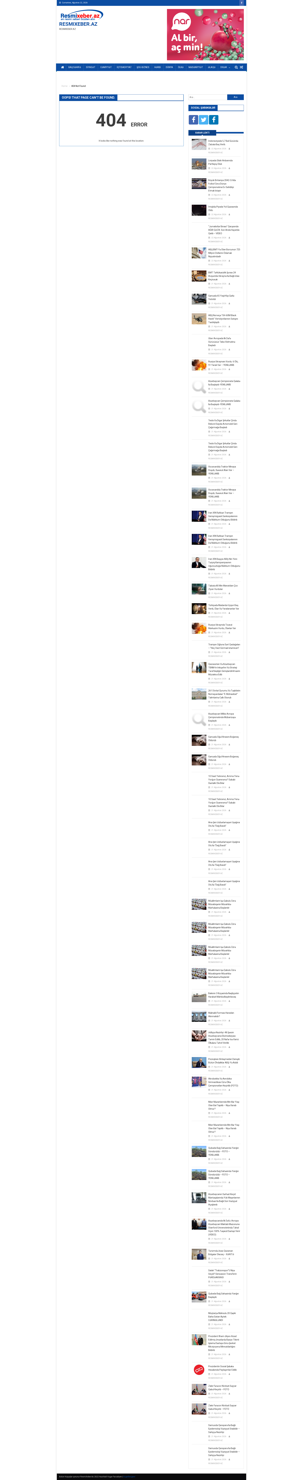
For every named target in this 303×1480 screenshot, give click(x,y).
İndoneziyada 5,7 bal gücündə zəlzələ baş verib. (223, 143)
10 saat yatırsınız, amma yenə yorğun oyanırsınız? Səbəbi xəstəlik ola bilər (223, 779)
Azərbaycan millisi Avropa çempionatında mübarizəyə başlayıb (222, 717)
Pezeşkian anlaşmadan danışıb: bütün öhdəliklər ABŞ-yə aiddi (224, 1061)
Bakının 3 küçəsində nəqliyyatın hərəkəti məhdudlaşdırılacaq (223, 995)
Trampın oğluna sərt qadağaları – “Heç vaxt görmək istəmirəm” (224, 646)
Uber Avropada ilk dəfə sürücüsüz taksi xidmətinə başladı (221, 342)
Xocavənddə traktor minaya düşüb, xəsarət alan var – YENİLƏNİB (222, 470)
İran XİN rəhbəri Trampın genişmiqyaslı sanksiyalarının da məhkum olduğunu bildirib (223, 516)
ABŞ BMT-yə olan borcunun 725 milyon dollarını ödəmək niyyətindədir (224, 253)
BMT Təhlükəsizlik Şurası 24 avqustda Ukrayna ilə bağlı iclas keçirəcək (223, 276)
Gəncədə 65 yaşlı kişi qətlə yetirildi (221, 297)
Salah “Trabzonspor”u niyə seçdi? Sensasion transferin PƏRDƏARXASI (222, 1274)
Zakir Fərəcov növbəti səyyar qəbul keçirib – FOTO (222, 1388)
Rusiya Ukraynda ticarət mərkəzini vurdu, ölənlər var (222, 627)
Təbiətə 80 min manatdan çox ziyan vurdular (223, 587)
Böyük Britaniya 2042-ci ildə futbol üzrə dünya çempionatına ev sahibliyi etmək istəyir (222, 185)
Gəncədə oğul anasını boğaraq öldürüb (223, 739)
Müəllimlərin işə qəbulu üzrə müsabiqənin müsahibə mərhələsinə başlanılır (222, 904)
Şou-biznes (143, 67)
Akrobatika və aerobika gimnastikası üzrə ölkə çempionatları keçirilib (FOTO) (223, 1082)
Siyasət (90, 67)
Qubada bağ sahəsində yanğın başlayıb (223, 1295)
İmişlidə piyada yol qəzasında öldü (223, 208)
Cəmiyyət (106, 67)
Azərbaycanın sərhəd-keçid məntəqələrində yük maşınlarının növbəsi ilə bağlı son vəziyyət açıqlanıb (224, 1199)
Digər (223, 67)
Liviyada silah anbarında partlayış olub (220, 162)
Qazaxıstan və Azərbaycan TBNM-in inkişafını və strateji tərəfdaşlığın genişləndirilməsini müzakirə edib (224, 669)
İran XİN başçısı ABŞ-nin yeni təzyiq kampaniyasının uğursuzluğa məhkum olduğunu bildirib (224, 564)
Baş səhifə (74, 67)
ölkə (181, 67)
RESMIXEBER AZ (215, 153)
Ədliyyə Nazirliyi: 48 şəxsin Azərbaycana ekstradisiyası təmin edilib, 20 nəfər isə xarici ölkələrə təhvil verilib (223, 1037)
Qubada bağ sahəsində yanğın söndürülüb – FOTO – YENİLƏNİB (223, 1151)
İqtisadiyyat (124, 67)
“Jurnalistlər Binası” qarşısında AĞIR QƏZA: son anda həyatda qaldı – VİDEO (223, 230)
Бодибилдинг (129, 1477)
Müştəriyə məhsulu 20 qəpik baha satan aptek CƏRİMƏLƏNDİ (222, 1316)
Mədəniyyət (196, 67)
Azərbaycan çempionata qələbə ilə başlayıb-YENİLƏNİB (224, 383)
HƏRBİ (157, 67)
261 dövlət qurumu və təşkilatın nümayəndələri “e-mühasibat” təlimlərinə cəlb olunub (224, 694)
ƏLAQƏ (211, 67)
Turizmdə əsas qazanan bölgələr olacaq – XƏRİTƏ (221, 1253)
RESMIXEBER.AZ (78, 24)
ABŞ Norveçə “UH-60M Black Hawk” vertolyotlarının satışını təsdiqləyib (223, 319)
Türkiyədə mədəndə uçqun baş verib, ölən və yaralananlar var (223, 607)
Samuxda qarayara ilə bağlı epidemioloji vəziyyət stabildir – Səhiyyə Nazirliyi (224, 1428)
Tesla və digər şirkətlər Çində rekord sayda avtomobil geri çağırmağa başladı (222, 424)
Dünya (169, 67)
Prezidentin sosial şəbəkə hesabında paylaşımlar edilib (222, 1368)
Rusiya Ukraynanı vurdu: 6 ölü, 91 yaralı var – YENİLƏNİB (223, 363)
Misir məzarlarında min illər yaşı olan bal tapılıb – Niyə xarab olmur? (223, 1105)
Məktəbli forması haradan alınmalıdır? (221, 1015)
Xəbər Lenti (202, 132)
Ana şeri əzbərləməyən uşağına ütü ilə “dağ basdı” (224, 824)
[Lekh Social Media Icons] (193, 120)
